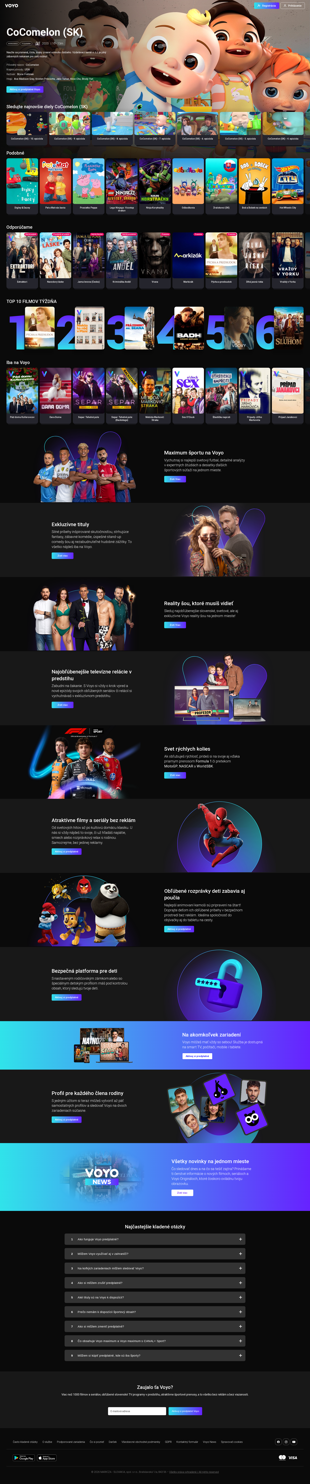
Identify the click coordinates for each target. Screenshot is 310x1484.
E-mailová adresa (120, 1411)
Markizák (188, 282)
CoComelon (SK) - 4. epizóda (283, 138)
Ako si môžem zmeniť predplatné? (97, 1326)
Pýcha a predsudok (221, 282)
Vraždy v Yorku (288, 282)
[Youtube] (294, 1442)
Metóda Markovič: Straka (154, 418)
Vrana (155, 282)
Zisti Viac (175, 479)
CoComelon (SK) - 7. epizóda (155, 138)
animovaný (12, 43)
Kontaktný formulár (187, 1441)
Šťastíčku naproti (221, 417)
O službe (47, 1441)
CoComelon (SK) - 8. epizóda (112, 138)
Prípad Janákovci (288, 417)
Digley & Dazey (22, 207)
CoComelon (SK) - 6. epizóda (197, 138)
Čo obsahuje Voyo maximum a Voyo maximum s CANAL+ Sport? (118, 1341)
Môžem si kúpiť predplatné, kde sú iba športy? (105, 1355)
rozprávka (26, 43)
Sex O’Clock (188, 417)
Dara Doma (55, 417)
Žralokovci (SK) (221, 207)
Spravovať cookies (232, 1441)
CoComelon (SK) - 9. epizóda (69, 138)
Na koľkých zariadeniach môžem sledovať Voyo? (107, 1268)
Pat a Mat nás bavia (55, 207)
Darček (113, 1441)
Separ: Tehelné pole (88, 417)
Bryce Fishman (25, 74)
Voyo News (209, 1441)
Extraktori (22, 282)
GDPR (168, 1441)
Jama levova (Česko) (89, 282)
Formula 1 (204, 761)
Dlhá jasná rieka (254, 282)
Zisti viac (62, 555)
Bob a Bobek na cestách (254, 207)
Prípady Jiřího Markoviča (254, 418)
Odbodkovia (188, 207)
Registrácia (269, 5)
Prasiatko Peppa (88, 207)
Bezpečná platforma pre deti (84, 971)
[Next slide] (304, 130)
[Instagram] (286, 1442)
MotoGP (171, 766)
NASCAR (186, 766)
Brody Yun (87, 78)
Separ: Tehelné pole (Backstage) (121, 418)
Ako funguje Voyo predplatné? (95, 1239)
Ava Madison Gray (24, 78)
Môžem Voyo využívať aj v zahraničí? (99, 1253)
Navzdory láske (55, 282)
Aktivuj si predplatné (66, 851)
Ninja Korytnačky (155, 207)
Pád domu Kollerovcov (22, 417)
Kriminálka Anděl (122, 282)
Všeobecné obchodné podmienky (141, 1441)
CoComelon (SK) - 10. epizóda (27, 138)
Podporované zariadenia (71, 1441)
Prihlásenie (294, 5)
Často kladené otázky (25, 1441)
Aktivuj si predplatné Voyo (25, 89)
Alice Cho (75, 78)
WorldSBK (205, 766)
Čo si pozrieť (97, 1441)
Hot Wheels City (288, 207)
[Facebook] (278, 1442)
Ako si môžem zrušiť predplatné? (96, 1283)
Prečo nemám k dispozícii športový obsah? (103, 1312)
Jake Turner (62, 78)
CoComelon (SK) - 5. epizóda (240, 138)
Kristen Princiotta (45, 78)
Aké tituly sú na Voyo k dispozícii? (97, 1297)
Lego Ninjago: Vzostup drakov (122, 209)
